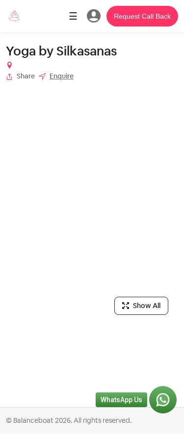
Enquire (62, 76)
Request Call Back (142, 16)
